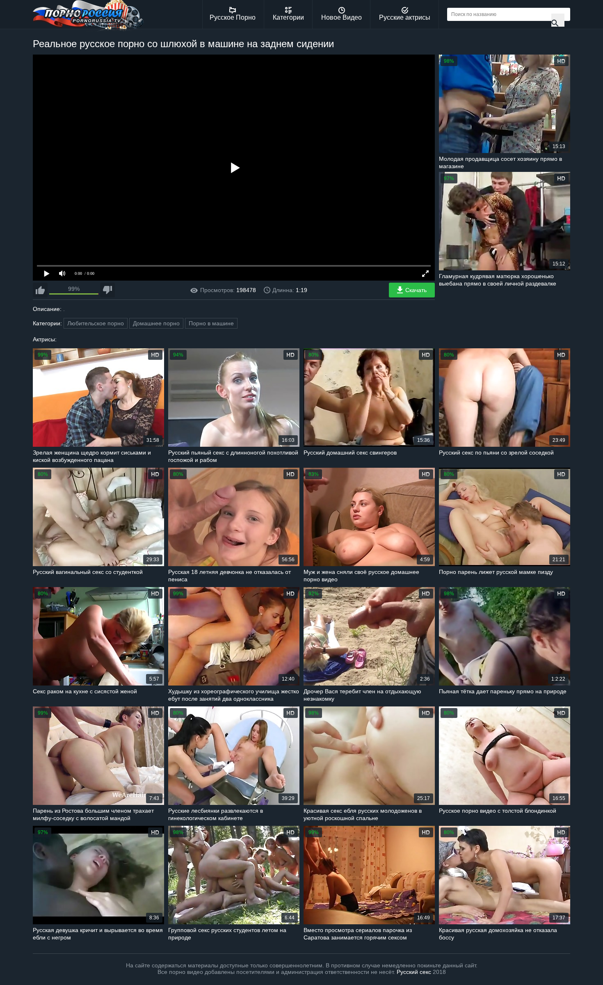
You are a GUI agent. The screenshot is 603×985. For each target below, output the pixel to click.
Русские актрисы (404, 17)
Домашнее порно (156, 323)
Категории (288, 17)
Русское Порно (233, 17)
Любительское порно (95, 323)
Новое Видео (341, 17)
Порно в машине (211, 323)
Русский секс (414, 972)
